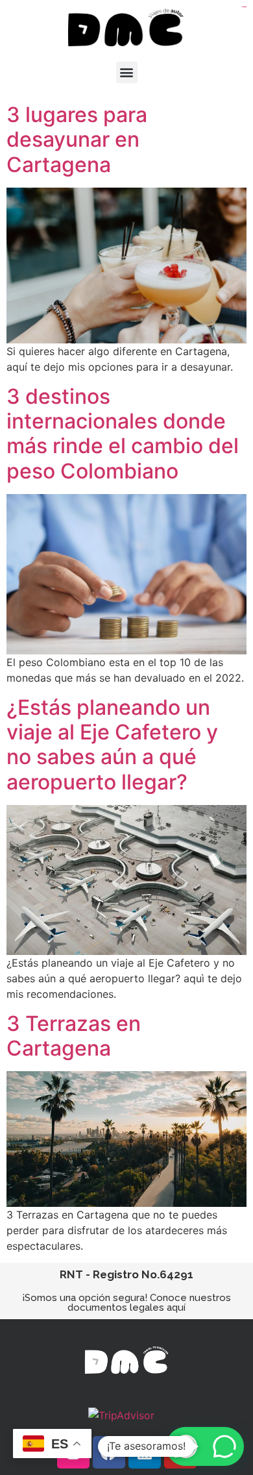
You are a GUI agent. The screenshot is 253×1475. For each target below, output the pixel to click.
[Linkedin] (144, 1452)
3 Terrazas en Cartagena (73, 1036)
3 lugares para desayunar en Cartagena (76, 139)
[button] (127, 72)
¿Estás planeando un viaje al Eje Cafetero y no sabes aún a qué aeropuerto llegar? (112, 745)
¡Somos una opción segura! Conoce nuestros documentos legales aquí (126, 1302)
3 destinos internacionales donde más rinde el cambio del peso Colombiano (122, 434)
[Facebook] (109, 1452)
